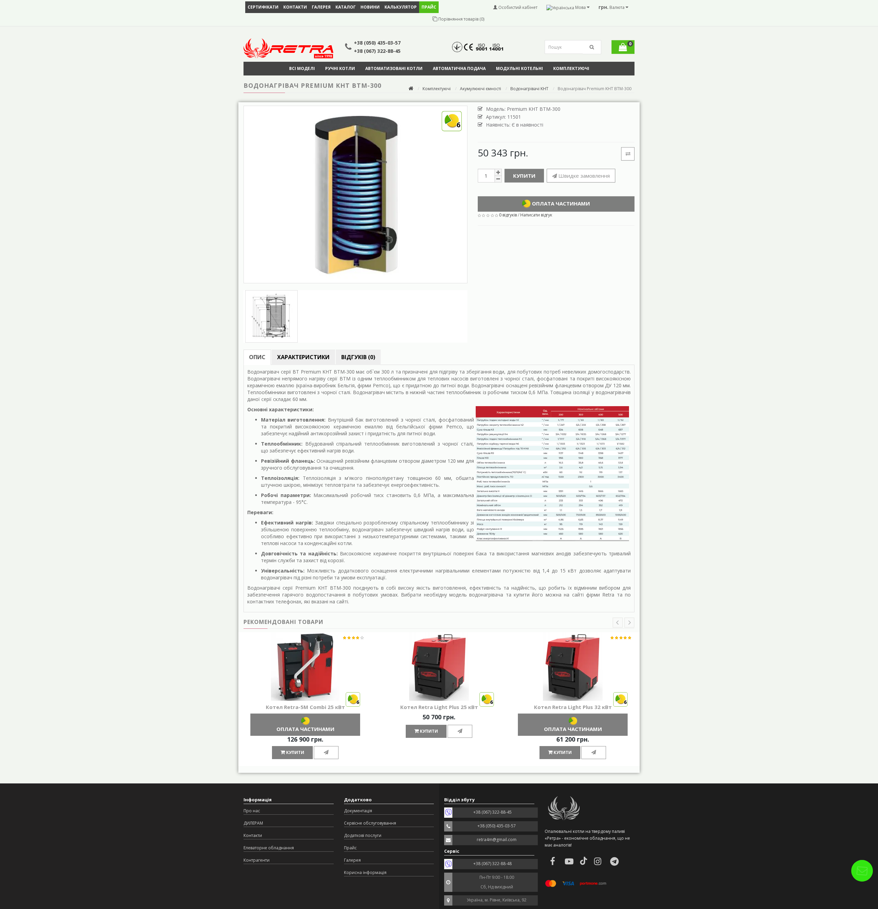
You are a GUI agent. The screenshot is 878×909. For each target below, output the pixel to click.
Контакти (295, 7)
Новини (370, 7)
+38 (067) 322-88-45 (377, 51)
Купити (524, 175)
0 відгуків (508, 215)
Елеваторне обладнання (269, 848)
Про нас (252, 811)
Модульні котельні (519, 68)
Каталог (345, 7)
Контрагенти (257, 860)
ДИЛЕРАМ (253, 823)
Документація (358, 811)
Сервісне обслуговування (370, 823)
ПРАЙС (429, 7)
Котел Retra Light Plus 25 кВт (439, 707)
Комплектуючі (571, 68)
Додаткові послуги (362, 835)
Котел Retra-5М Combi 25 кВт (305, 707)
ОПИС (257, 357)
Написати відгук (536, 215)
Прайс (350, 848)
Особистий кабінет (517, 7)
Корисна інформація (365, 872)
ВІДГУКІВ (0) (358, 357)
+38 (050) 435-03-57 (377, 42)
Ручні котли (340, 68)
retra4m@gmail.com (497, 839)
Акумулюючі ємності (480, 89)
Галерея (321, 7)
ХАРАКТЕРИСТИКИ (303, 357)
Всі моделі (302, 68)
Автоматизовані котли (394, 68)
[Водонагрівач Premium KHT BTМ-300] (271, 316)
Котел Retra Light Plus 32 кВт (573, 707)
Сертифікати (263, 7)
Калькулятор (400, 7)
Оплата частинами (560, 203)
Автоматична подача (459, 68)
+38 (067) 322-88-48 (492, 863)
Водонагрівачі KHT (529, 89)
